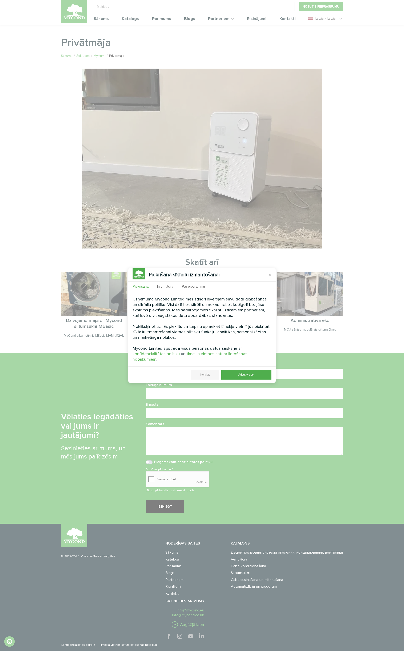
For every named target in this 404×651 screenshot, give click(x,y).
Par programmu (193, 286)
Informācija (165, 286)
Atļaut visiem (246, 374)
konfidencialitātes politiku (156, 353)
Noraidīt (205, 374)
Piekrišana (141, 286)
